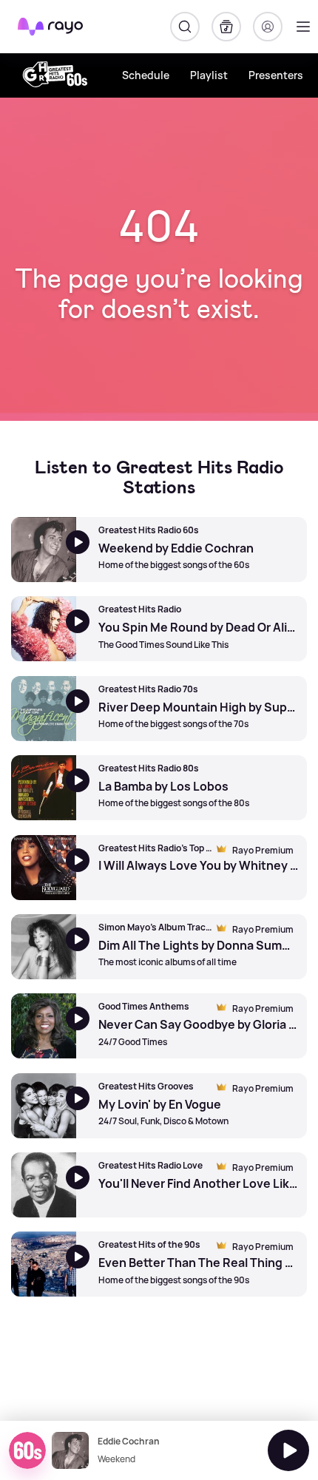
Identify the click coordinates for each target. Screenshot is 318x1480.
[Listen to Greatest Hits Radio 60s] (288, 1450)
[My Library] (226, 26)
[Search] (185, 26)
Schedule (145, 75)
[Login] (268, 26)
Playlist (209, 75)
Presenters (275, 75)
